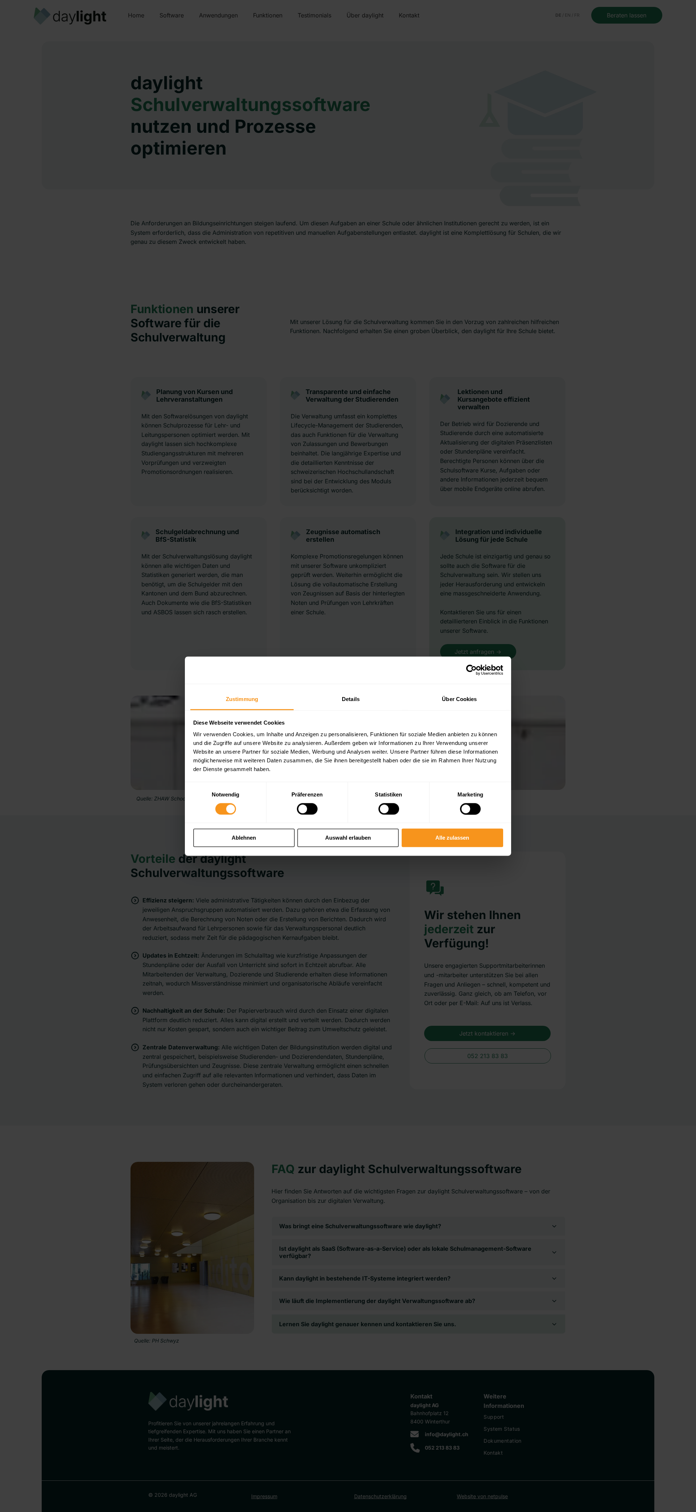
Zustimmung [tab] (242, 699)
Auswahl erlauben (348, 838)
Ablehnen (244, 838)
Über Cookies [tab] (459, 699)
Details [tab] (351, 699)
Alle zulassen (452, 838)
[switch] (307, 809)
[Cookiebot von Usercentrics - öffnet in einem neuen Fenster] (471, 669)
